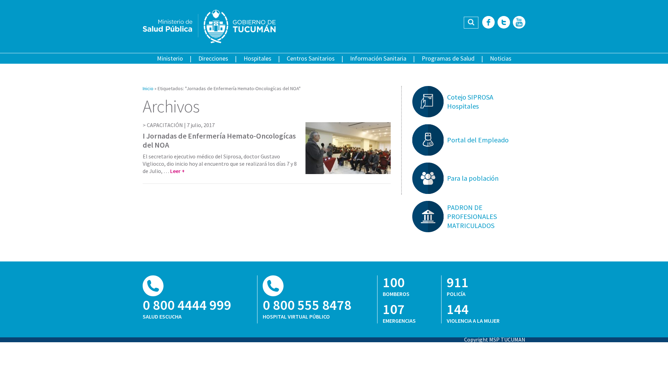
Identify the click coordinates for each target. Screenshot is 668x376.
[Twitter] (504, 23)
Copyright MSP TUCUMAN (494, 339)
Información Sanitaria (378, 58)
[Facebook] (488, 23)
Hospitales (257, 58)
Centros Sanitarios (311, 58)
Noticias (500, 58)
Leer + (177, 170)
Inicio (148, 88)
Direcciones (213, 58)
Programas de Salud (448, 58)
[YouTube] (519, 23)
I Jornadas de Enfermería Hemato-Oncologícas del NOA (219, 140)
